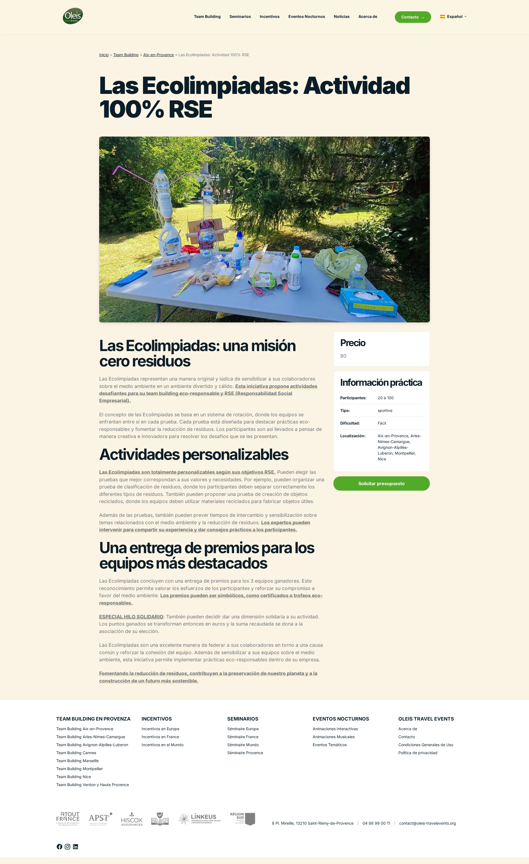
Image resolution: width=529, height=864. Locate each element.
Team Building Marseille (77, 760)
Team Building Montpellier (79, 768)
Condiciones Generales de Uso (425, 744)
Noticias (342, 16)
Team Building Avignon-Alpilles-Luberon (92, 744)
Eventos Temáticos (330, 744)
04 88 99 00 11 (376, 823)
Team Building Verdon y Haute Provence (92, 784)
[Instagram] (68, 848)
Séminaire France (242, 736)
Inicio (104, 54)
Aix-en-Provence (158, 54)
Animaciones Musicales (334, 736)
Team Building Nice (73, 776)
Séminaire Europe (243, 728)
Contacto (410, 17)
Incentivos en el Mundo (162, 744)
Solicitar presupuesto (381, 483)
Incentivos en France (160, 736)
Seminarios (240, 16)
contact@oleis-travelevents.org (427, 823)
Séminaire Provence (245, 752)
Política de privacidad (418, 752)
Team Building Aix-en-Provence (84, 728)
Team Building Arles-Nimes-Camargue (90, 736)
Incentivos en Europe (160, 728)
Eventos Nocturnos (306, 16)
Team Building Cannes (76, 752)
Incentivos (270, 16)
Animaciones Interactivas (335, 728)
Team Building (207, 16)
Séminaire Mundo (243, 744)
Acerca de (367, 16)
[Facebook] (60, 848)
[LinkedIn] (75, 848)
